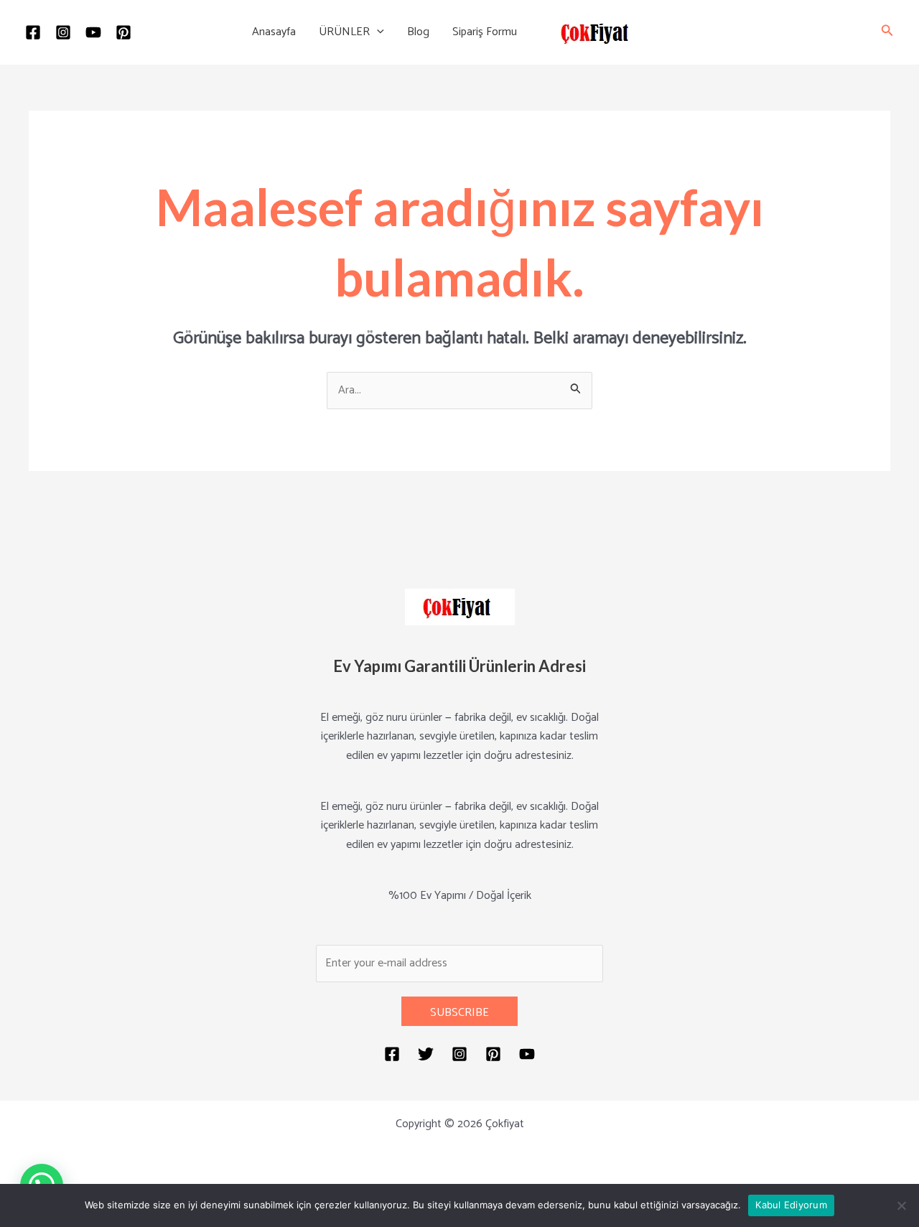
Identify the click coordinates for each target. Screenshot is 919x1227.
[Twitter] (426, 1054)
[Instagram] (63, 32)
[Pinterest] (123, 32)
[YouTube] (93, 32)
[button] (377, 32)
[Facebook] (33, 32)
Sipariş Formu (484, 32)
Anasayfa (274, 32)
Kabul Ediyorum (791, 1204)
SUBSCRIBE (459, 1012)
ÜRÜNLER (344, 32)
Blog (418, 32)
